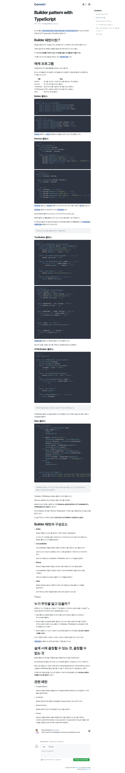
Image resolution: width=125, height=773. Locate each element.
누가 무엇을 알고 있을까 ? (104, 25)
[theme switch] (84, 4)
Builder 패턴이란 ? (102, 14)
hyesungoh (78, 767)
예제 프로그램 (100, 18)
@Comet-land (87, 769)
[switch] (84, 4)
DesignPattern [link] (47, 24)
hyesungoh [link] (55, 730)
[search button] (89, 4)
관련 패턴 (99, 34)
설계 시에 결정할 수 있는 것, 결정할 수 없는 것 (107, 29)
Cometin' (40, 4)
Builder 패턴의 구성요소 (104, 21)
